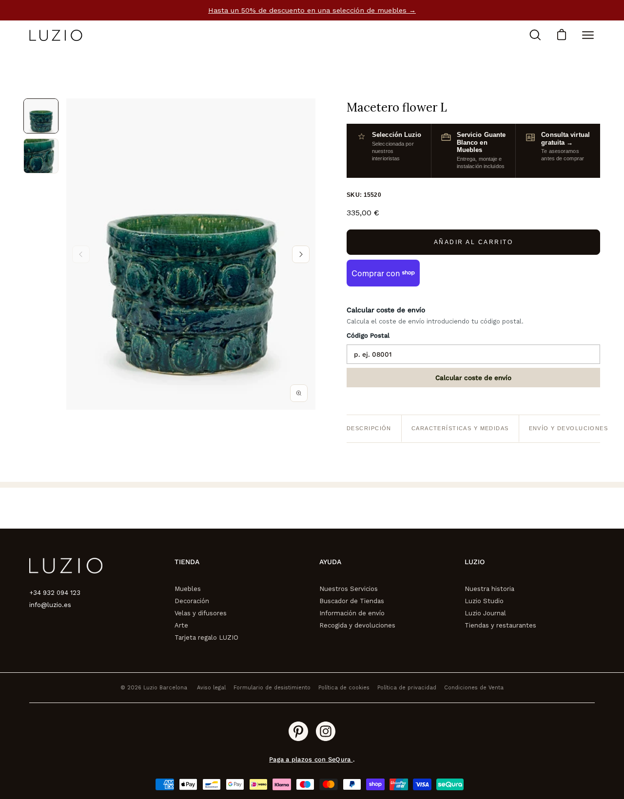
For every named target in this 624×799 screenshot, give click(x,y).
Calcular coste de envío (473, 377)
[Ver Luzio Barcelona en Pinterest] (298, 731)
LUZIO (475, 562)
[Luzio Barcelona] (56, 35)
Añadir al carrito (473, 242)
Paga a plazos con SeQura (310, 759)
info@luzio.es (50, 605)
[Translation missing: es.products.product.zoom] (299, 393)
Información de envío (352, 613)
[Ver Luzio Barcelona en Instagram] (325, 731)
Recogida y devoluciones (357, 625)
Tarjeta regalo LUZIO (206, 637)
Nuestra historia (489, 588)
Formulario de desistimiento (272, 688)
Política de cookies (344, 688)
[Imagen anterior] (81, 254)
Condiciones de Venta (474, 688)
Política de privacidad (406, 688)
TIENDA (187, 562)
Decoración (192, 601)
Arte (181, 625)
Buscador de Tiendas (351, 601)
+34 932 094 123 (54, 592)
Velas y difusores (201, 613)
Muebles (188, 588)
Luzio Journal (485, 613)
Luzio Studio (484, 601)
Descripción (369, 428)
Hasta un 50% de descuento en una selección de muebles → (312, 10)
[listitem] (40, 115)
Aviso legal (211, 688)
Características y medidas (460, 428)
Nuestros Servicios (348, 588)
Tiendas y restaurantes (500, 625)
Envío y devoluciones (568, 428)
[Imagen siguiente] (301, 254)
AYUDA (330, 562)
